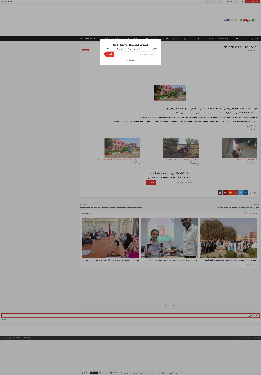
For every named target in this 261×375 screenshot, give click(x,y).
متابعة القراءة (130, 60)
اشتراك (109, 54)
